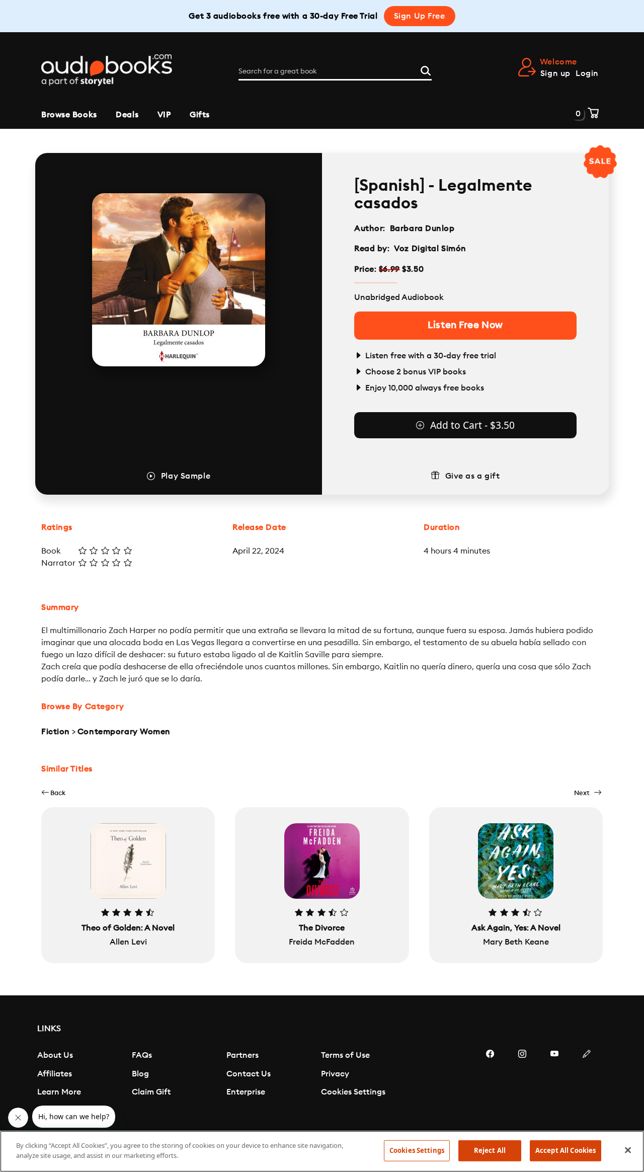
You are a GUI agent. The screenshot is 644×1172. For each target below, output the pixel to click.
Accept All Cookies (565, 1150)
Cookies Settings (353, 1092)
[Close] (628, 1150)
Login (587, 73)
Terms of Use (345, 1055)
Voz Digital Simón (430, 249)
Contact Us (248, 1074)
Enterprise (245, 1092)
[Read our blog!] (587, 1084)
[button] (53, 793)
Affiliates (54, 1074)
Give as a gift (472, 476)
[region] (322, 1151)
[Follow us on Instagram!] (522, 1084)
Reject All (490, 1150)
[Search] (426, 69)
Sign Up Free (419, 16)
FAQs (142, 1055)
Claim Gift (151, 1092)
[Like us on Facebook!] (490, 1084)
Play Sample (185, 476)
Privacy (335, 1074)
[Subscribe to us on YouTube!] (554, 1084)
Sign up (555, 73)
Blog (140, 1074)
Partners (242, 1055)
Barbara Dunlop (422, 228)
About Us (55, 1055)
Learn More (59, 1092)
